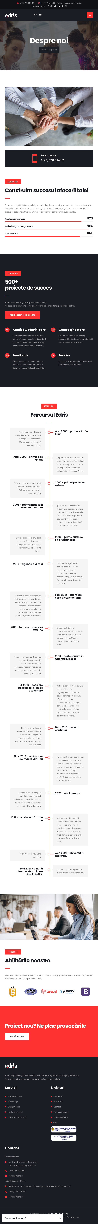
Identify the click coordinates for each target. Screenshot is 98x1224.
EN (40, 15)
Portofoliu (58, 1101)
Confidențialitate (61, 1117)
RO (35, 15)
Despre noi (58, 1096)
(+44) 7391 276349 (17, 1191)
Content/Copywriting (17, 1117)
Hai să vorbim (17, 1036)
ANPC (55, 1122)
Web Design (13, 1101)
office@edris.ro (16, 1176)
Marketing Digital (15, 1112)
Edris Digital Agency (70, 1217)
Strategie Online (15, 1096)
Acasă (43, 50)
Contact (57, 1107)
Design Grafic (14, 1107)
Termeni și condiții (61, 1112)
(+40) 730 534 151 (27, 3)
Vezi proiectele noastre (22, 315)
